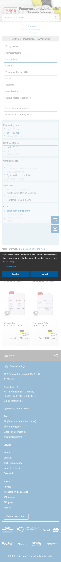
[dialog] (30, 281)
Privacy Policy (8, 261)
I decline (15, 274)
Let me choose (9, 266)
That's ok (44, 274)
